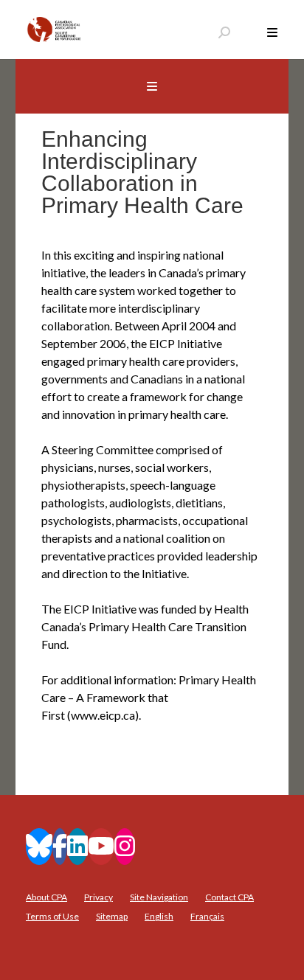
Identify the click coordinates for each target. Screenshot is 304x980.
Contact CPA (229, 897)
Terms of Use (52, 916)
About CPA (46, 897)
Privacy (98, 897)
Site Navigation (159, 897)
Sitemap (112, 916)
